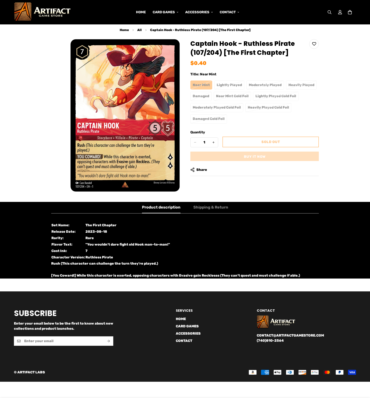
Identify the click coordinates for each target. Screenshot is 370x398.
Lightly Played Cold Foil (276, 97)
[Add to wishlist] (314, 44)
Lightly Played (230, 86)
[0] (350, 12)
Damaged (202, 97)
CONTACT (228, 12)
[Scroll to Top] (362, 375)
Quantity (197, 132)
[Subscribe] (108, 341)
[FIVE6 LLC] (42, 12)
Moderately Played (266, 86)
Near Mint (202, 86)
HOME (141, 12)
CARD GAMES (164, 12)
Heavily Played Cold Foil (268, 108)
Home (124, 30)
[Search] (329, 12)
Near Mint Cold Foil (233, 97)
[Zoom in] (176, 48)
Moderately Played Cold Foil (217, 108)
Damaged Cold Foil (210, 120)
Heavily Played (302, 86)
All (139, 30)
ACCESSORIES (197, 12)
